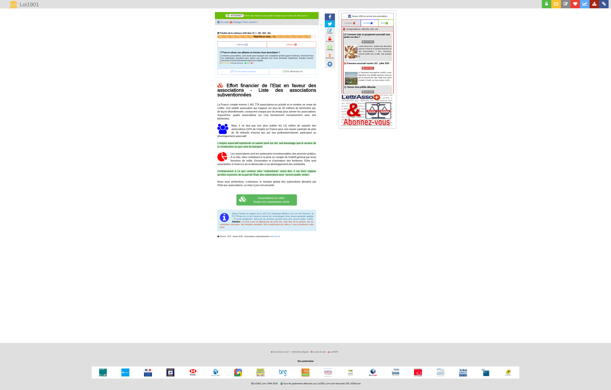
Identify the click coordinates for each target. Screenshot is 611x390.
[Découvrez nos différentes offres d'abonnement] (575, 4)
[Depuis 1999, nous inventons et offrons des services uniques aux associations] (585, 4)
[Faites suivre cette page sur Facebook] (330, 17)
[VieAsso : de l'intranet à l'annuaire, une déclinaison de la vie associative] (604, 4)
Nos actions (250, 22)
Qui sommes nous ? (281, 352)
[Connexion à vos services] (546, 4)
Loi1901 (28, 5)
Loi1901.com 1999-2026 (265, 383)
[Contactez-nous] (565, 4)
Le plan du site (319, 352)
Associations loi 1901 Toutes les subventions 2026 (271, 200)
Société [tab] (366, 23)
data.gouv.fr (275, 236)
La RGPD (334, 352)
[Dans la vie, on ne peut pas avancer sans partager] (594, 4)
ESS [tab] (383, 23)
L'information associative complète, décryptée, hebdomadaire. (267, 15)
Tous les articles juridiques (244, 71)
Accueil (224, 22)
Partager (237, 22)
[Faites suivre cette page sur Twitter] (330, 24)
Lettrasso (241, 44)
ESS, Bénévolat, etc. (294, 71)
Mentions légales (301, 352)
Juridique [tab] (348, 23)
